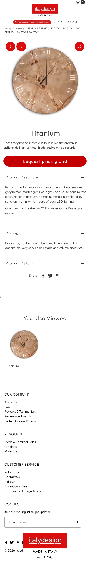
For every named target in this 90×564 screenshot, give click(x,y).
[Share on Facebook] (43, 275)
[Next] (21, 46)
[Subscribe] (75, 522)
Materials (10, 451)
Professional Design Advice (23, 491)
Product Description (24, 177)
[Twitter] (12, 543)
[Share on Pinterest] (57, 275)
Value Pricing (13, 472)
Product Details (19, 263)
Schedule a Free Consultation (32, 22)
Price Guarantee (15, 486)
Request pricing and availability (45, 162)
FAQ (7, 407)
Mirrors (19, 28)
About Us (10, 402)
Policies (9, 482)
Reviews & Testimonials (20, 411)
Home (7, 28)
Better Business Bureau (20, 421)
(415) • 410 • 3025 (65, 22)
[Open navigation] (6, 10)
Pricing (12, 233)
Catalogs (10, 447)
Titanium (13, 366)
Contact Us (12, 477)
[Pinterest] (18, 543)
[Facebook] (6, 543)
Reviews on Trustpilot (18, 416)
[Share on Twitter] (50, 275)
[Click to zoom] (79, 46)
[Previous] (10, 46)
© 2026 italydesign (17, 550)
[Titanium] (24, 344)
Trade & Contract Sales (20, 442)
